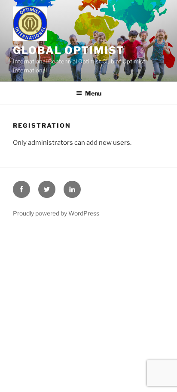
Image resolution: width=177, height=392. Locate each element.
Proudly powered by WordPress (56, 213)
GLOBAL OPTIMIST (69, 50)
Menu (93, 93)
